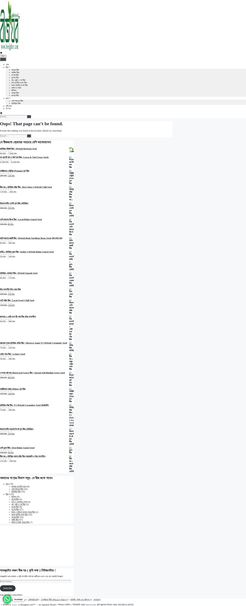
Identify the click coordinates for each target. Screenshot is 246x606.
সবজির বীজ (15, 72)
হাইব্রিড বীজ (16, 103)
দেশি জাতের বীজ (17, 101)
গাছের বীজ (15, 93)
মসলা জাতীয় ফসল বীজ (19, 85)
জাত (7, 98)
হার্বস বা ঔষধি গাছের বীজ (20, 522)
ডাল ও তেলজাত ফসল (19, 502)
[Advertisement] (37, 546)
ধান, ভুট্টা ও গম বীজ (18, 80)
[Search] (29, 116)
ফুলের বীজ (15, 77)
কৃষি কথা (9, 106)
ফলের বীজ (15, 75)
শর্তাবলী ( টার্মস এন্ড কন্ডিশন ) (80, 599)
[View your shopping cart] (1, 53)
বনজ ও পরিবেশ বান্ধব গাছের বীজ (23, 512)
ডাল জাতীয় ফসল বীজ (19, 83)
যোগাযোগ (96, 599)
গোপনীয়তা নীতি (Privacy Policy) (54, 599)
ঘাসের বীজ (15, 95)
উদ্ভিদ (13, 90)
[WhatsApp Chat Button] (7, 599)
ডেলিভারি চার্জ (33, 599)
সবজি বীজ (15, 520)
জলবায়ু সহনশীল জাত (18, 486)
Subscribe (7, 588)
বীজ (7, 67)
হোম (7, 64)
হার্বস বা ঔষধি (16, 88)
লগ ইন (8, 108)
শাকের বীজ (15, 70)
